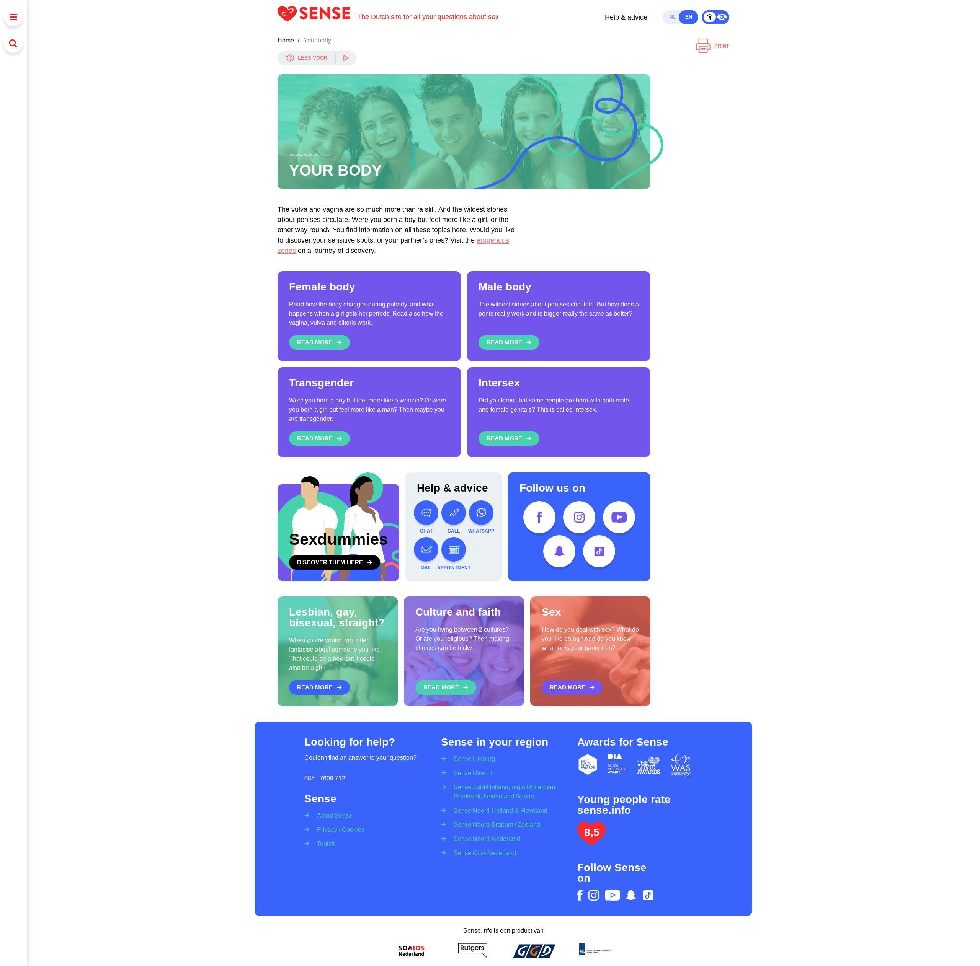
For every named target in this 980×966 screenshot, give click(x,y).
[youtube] (619, 517)
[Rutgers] (473, 950)
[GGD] (534, 950)
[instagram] (579, 517)
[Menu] (13, 17)
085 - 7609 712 (324, 778)
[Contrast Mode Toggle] (715, 17)
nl (673, 17)
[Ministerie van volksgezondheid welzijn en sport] (595, 950)
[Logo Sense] (317, 17)
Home (286, 40)
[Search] (13, 43)
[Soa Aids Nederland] (411, 950)
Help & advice (626, 17)
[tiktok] (599, 551)
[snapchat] (559, 551)
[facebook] (539, 517)
